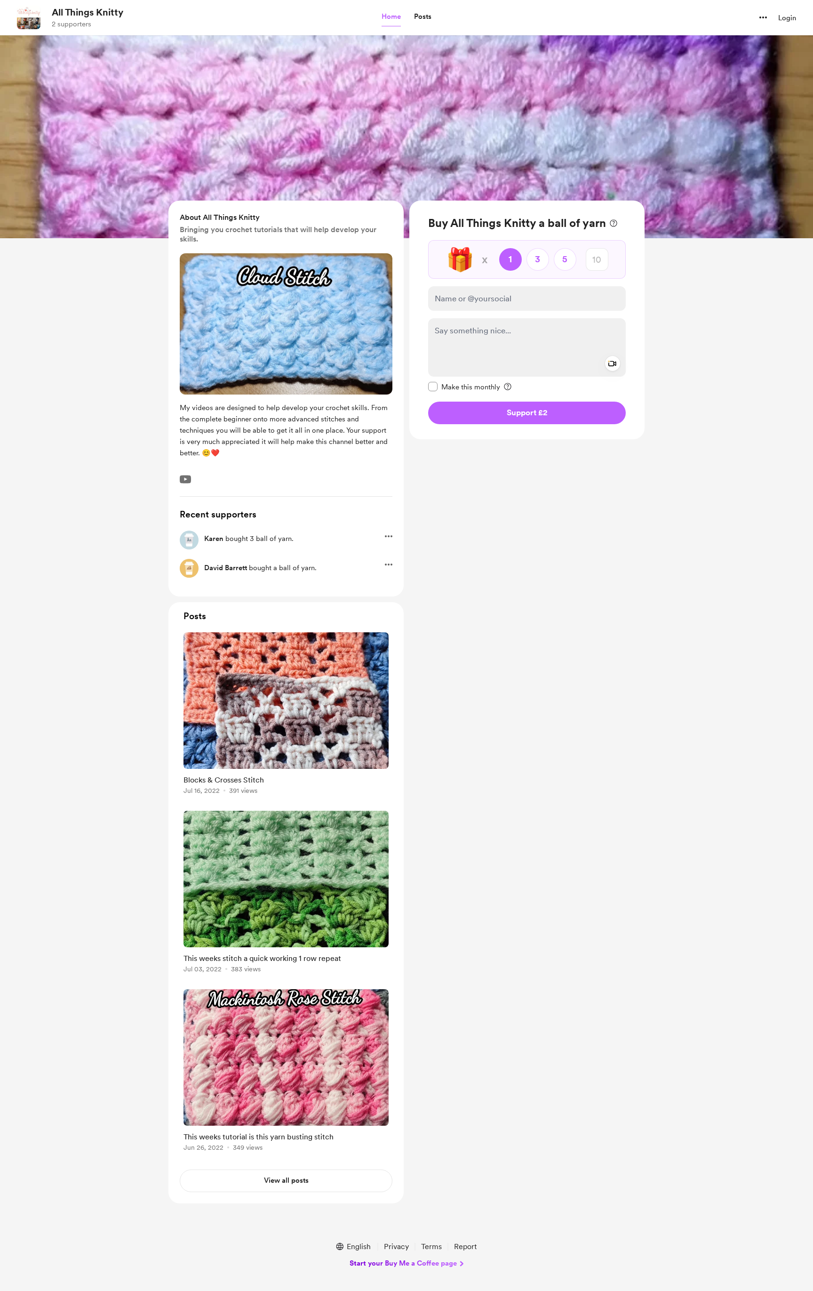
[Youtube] (185, 479)
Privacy (396, 1246)
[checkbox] (464, 386)
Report (465, 1246)
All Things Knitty (87, 12)
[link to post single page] (286, 715)
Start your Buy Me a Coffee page (403, 1263)
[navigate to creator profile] (28, 17)
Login (787, 18)
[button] (391, 16)
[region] (527, 320)
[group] (286, 715)
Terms (431, 1246)
